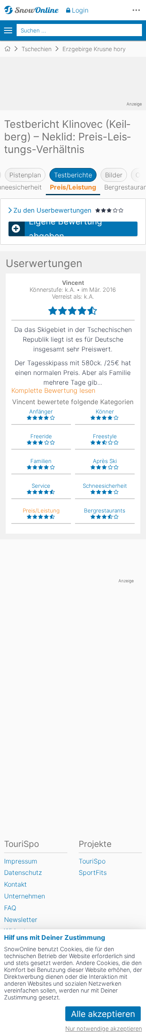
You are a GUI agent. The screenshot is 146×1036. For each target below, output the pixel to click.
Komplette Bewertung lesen (53, 390)
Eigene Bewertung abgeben (65, 229)
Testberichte (73, 175)
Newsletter (20, 919)
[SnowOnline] (31, 10)
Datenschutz (23, 872)
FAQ (10, 908)
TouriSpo (92, 861)
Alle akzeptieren (103, 1014)
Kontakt (15, 884)
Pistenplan (25, 175)
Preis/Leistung (73, 187)
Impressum (20, 861)
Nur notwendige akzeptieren (103, 1028)
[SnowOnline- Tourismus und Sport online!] (10, 49)
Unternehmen (24, 896)
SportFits (93, 872)
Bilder (113, 175)
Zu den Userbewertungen (52, 210)
